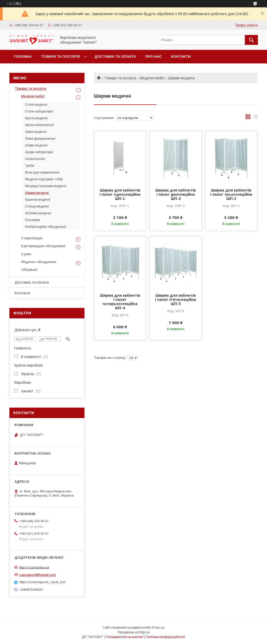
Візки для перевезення (42, 172)
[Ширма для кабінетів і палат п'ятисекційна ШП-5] (175, 262)
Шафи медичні (36, 145)
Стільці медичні (37, 206)
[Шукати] (251, 40)
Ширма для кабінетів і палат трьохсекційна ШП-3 (231, 194)
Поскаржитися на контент (124, 637)
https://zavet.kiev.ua (34, 567)
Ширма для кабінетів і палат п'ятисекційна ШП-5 (175, 299)
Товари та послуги (60, 56)
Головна (23, 56)
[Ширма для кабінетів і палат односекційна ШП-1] (120, 157)
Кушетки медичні (37, 199)
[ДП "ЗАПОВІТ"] (31, 43)
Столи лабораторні (39, 111)
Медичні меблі (152, 78)
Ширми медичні (37, 193)
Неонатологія (35, 159)
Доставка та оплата (115, 56)
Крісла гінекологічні (39, 125)
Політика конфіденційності (165, 637)
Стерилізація (31, 238)
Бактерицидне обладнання (43, 246)
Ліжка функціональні (40, 138)
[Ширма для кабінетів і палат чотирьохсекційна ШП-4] (120, 262)
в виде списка (255, 118)
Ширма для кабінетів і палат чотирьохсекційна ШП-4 (120, 301)
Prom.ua (158, 627)
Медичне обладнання (38, 262)
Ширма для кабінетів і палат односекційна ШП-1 (120, 194)
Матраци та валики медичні (45, 186)
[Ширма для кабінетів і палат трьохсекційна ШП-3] (231, 157)
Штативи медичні (38, 213)
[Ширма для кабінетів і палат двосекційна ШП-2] (175, 157)
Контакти (181, 56)
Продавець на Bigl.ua (133, 632)
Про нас (153, 56)
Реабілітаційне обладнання (45, 227)
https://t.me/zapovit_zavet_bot (42, 582)
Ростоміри (32, 220)
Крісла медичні (36, 118)
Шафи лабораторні (39, 152)
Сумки (26, 254)
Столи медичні (36, 104)
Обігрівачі (29, 270)
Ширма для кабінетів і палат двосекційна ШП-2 (175, 194)
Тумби (29, 166)
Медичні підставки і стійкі (44, 179)
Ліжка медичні (35, 132)
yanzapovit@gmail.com (37, 575)
